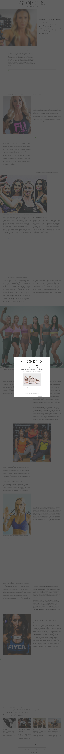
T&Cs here (37, 393)
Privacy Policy (40, 395)
